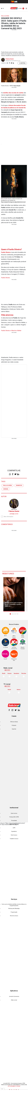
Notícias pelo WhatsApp (14, 908)
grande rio (19, 485)
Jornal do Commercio (14, 996)
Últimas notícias (14, 721)
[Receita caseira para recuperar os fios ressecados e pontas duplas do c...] (14, 594)
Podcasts (14, 725)
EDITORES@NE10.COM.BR (14, 1086)
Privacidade (14, 820)
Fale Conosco (14, 835)
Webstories (8, 573)
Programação (14, 912)
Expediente (14, 831)
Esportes (14, 729)
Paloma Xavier (10, 59)
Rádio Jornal (14, 1000)
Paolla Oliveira (5, 278)
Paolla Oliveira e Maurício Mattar (11, 330)
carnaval (5, 489)
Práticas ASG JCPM (14, 817)
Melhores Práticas (14, 824)
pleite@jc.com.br (14, 513)
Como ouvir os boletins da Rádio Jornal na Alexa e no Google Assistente (14, 905)
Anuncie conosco (14, 915)
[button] (10, 613)
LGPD (14, 827)
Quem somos (14, 813)
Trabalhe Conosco (14, 838)
